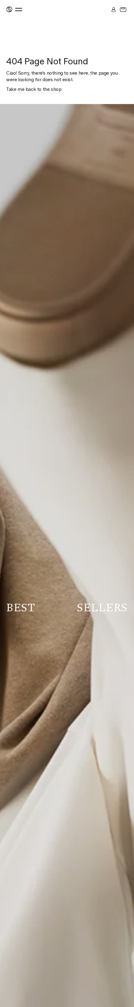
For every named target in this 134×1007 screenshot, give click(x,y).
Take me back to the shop (33, 89)
